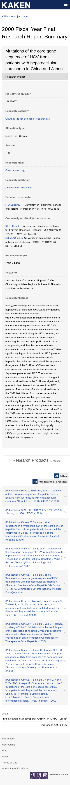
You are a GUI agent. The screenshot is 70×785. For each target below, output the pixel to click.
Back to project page (16, 16)
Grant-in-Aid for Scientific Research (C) (27, 118)
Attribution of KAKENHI (15, 768)
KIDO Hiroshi (12, 226)
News (5, 756)
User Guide (8, 744)
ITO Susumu (12, 204)
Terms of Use (9, 762)
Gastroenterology (15, 170)
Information (8, 738)
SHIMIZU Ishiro (14, 237)
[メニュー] (65, 4)
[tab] (37, 460)
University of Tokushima (18, 187)
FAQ (4, 750)
